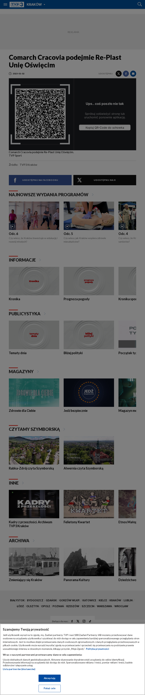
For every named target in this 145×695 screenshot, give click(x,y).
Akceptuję (49, 678)
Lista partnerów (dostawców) (19, 669)
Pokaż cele (50, 688)
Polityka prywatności (97, 648)
